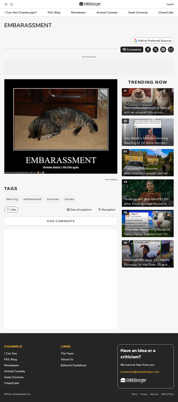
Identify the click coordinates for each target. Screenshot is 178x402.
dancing (12, 199)
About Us (67, 359)
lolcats (69, 199)
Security (154, 394)
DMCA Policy (167, 394)
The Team (67, 353)
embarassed (32, 199)
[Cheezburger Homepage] (90, 4)
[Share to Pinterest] (163, 49)
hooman (53, 199)
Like (13, 209)
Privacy (143, 394)
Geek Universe (13, 377)
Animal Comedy (14, 371)
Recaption (108, 209)
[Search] (11, 4)
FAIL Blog (10, 359)
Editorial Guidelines (73, 365)
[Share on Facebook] (148, 49)
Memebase (11, 365)
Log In (170, 4)
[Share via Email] (171, 49)
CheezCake (11, 383)
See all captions (81, 209)
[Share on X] (156, 49)
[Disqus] (61, 281)
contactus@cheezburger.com (139, 371)
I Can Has (10, 353)
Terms (134, 394)
